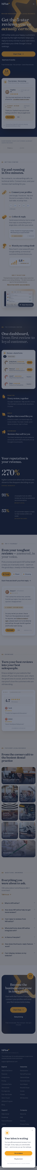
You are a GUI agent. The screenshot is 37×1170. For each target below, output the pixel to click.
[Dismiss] (32, 1130)
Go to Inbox (18, 1153)
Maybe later (18, 1159)
